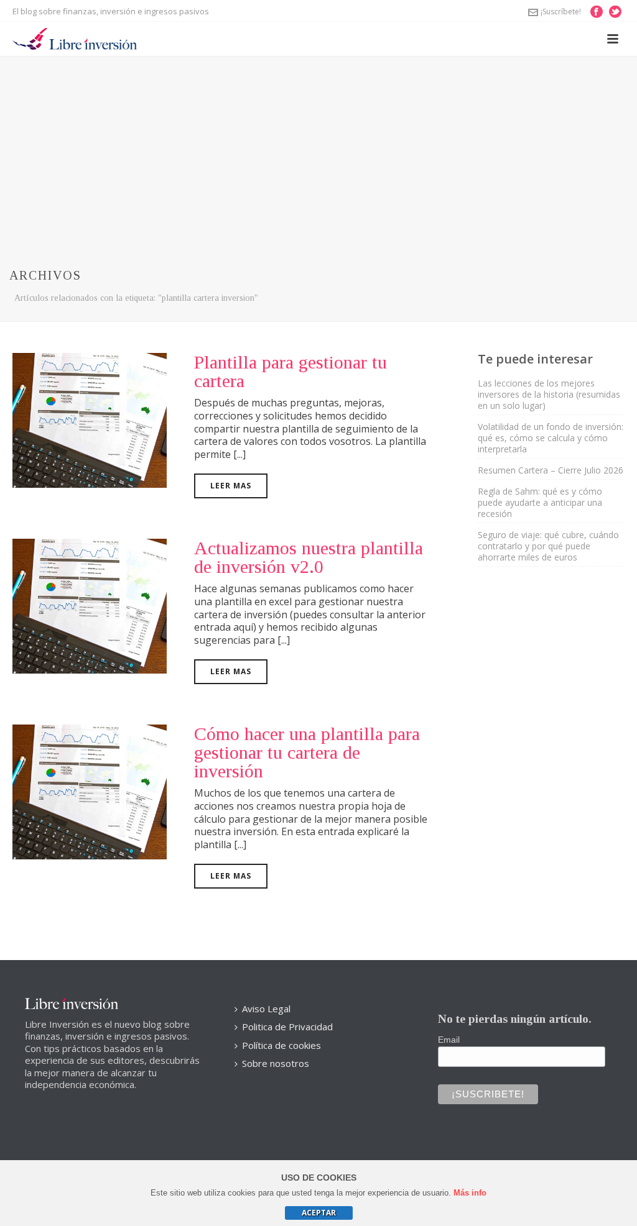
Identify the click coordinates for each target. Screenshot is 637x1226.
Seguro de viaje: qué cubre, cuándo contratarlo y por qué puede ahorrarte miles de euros (548, 546)
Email (449, 1040)
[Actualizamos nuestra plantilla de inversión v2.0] (89, 604)
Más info (469, 1192)
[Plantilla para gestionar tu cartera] (89, 419)
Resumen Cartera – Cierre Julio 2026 (550, 470)
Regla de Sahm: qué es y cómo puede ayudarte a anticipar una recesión (540, 502)
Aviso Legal (266, 1008)
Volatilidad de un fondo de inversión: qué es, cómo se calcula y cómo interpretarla (550, 438)
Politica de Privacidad (287, 1026)
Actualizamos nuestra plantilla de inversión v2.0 (308, 557)
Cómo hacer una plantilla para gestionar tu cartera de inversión (307, 752)
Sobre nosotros (275, 1063)
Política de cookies (281, 1045)
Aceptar (319, 1212)
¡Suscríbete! (561, 11)
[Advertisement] (318, 150)
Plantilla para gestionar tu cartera (290, 371)
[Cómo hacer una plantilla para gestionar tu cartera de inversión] (89, 790)
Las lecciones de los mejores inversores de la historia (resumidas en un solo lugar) (549, 394)
